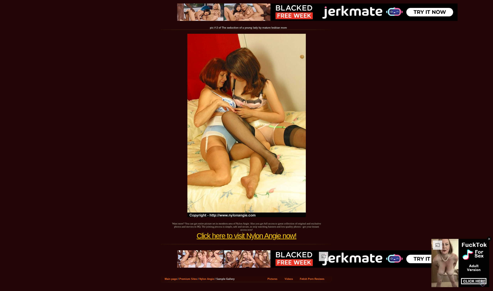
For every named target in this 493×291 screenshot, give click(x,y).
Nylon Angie (206, 278)
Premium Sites (188, 278)
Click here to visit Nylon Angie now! (246, 236)
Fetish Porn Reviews (312, 278)
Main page (171, 278)
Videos (289, 278)
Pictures (272, 278)
